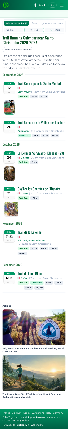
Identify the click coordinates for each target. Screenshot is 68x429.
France (6, 412)
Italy (48, 412)
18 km (54, 248)
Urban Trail (24, 135)
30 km (22, 253)
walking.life (37, 424)
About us (53, 417)
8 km (34, 162)
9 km (48, 283)
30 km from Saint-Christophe (18, 49)
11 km (43, 248)
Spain (26, 412)
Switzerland (37, 412)
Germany (58, 412)
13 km (55, 135)
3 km (36, 135)
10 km (44, 96)
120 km (39, 288)
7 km (45, 135)
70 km (28, 288)
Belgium (17, 412)
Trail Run (23, 96)
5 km (34, 96)
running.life (9, 424)
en (52, 5)
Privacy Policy (21, 420)
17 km (34, 198)
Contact (7, 420)
